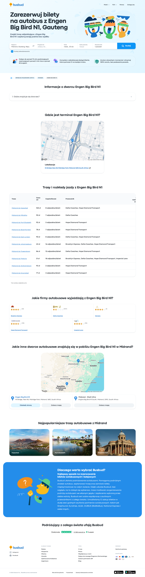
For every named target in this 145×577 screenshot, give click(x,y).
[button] (33, 46)
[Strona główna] (11, 78)
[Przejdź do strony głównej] (16, 5)
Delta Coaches (58, 315)
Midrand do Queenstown (21, 251)
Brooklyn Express (16, 315)
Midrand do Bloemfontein (21, 230)
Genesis (97, 315)
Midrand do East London (21, 237)
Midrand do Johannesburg (21, 244)
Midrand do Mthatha (19, 215)
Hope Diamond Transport (19, 330)
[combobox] (20, 46)
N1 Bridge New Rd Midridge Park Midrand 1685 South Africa (66, 168)
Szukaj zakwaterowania (22, 51)
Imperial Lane (78, 330)
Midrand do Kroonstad (20, 273)
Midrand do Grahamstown (21, 266)
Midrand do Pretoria (19, 258)
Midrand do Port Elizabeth (21, 222)
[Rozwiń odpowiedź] (131, 96)
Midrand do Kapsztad (20, 208)
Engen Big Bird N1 (22, 397)
